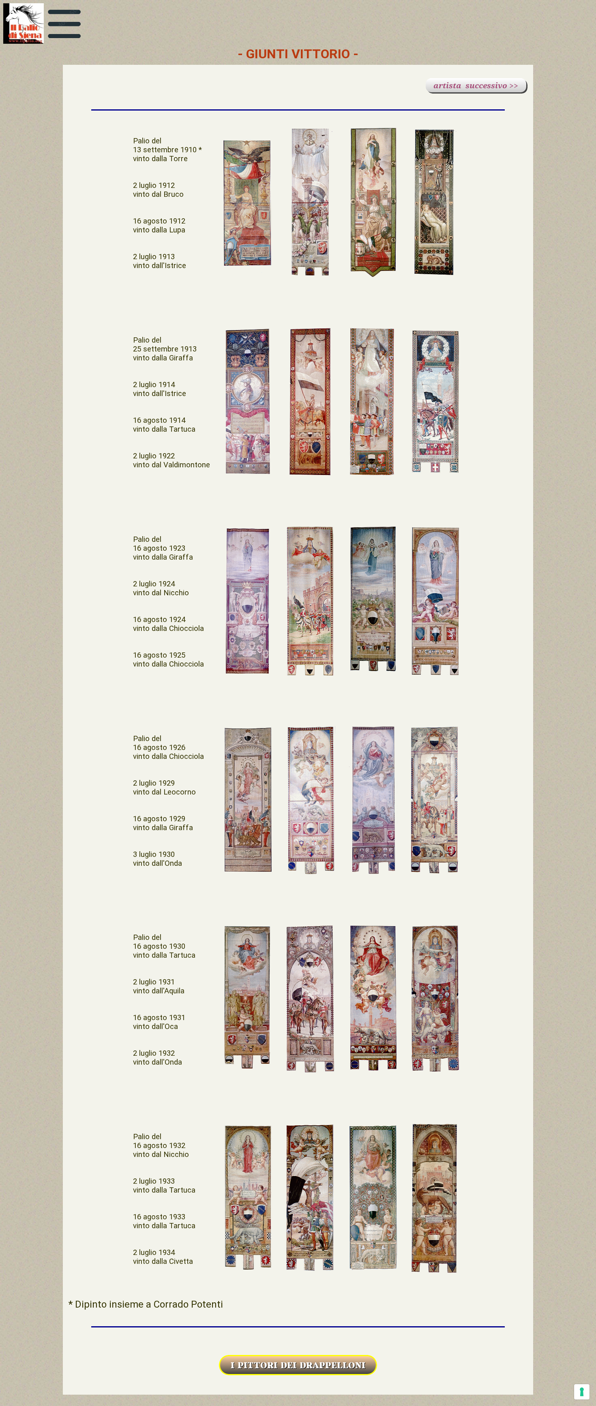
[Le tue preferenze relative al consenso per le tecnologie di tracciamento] (582, 1392)
